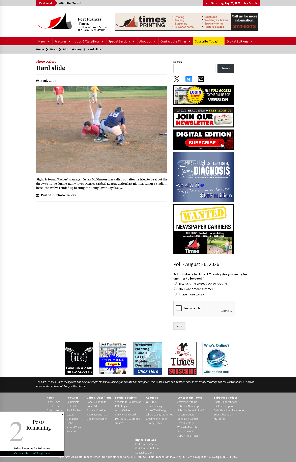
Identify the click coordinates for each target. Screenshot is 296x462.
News (42, 41)
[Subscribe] (182, 358)
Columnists (72, 402)
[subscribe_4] (203, 117)
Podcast (71, 431)
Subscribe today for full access (32, 448)
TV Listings (121, 406)
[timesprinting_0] (186, 21)
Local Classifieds (96, 402)
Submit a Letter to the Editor (193, 410)
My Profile (251, 3)
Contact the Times (173, 41)
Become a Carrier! (97, 419)
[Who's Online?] (217, 358)
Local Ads (92, 406)
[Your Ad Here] (79, 358)
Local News (53, 402)
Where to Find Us (187, 427)
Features (60, 41)
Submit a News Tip (188, 406)
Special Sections (119, 41)
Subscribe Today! (206, 41)
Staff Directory (185, 423)
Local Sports (54, 406)
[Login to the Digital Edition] (113, 358)
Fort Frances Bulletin (147, 448)
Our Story (151, 402)
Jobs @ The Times (187, 435)
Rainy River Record (125, 414)
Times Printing (154, 406)
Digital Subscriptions (225, 402)
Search (177, 62)
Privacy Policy (154, 423)
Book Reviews (74, 410)
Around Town (74, 427)
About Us (145, 41)
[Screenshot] (203, 177)
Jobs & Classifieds (87, 41)
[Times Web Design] (148, 358)
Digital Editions (237, 41)
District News (54, 410)
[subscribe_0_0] (203, 94)
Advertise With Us (97, 414)
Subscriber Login (223, 414)
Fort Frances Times (89, 21)
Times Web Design (156, 410)
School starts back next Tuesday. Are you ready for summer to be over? (210, 276)
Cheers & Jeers (185, 414)
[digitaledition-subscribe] (203, 139)
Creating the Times (156, 419)
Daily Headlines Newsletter (229, 410)
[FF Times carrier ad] (203, 229)
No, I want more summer (196, 289)
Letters (70, 414)
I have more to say (191, 294)
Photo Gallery (46, 61)
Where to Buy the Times (159, 414)
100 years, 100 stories (127, 419)
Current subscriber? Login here (32, 453)
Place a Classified (97, 410)
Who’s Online (122, 410)
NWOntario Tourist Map (128, 402)
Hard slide (50, 68)
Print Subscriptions (224, 406)
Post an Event (185, 431)
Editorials (71, 406)
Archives (119, 423)
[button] (206, 3)
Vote (179, 326)
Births (69, 423)
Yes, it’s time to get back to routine (203, 283)
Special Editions (144, 452)
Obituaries (72, 419)
